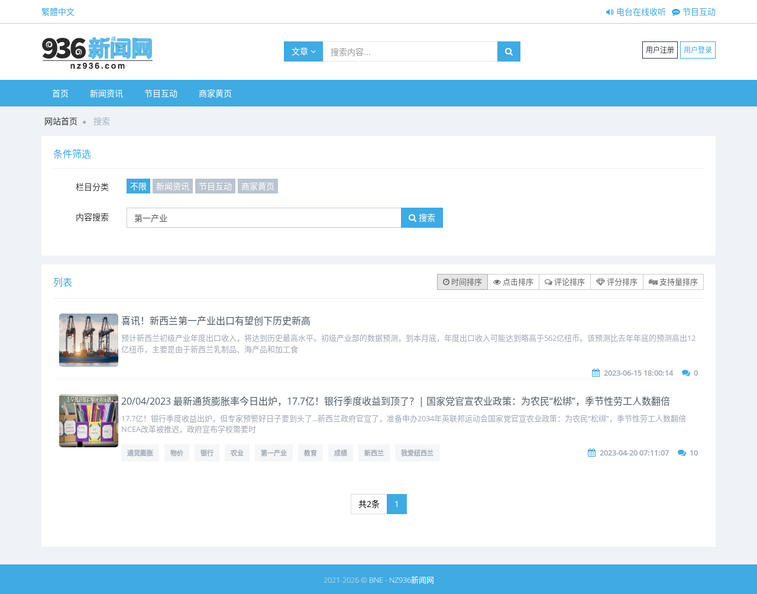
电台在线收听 (640, 11)
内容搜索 (92, 216)
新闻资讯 (106, 93)
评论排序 (568, 281)
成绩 (340, 452)
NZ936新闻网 (411, 579)
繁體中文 (58, 11)
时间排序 (465, 281)
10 (694, 452)
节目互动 (698, 11)
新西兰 (374, 452)
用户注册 (660, 50)
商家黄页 (215, 93)
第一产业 (274, 452)
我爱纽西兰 (417, 452)
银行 (206, 452)
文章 (301, 51)
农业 (237, 452)
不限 (138, 186)
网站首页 (60, 121)
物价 (176, 452)
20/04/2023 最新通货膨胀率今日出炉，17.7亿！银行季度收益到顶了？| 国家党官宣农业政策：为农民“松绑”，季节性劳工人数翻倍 (395, 401)
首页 (60, 93)
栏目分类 (92, 186)
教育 (310, 452)
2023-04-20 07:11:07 (634, 452)
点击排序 (517, 281)
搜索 (425, 217)
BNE (376, 579)
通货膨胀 (140, 452)
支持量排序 (678, 281)
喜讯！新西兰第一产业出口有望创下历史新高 (215, 320)
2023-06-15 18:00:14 (638, 372)
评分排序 (621, 281)
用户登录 (698, 50)
